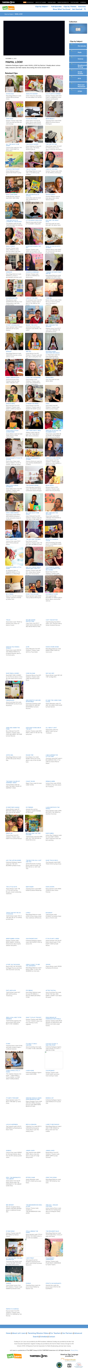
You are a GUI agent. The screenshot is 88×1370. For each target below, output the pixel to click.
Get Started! (77, 9)
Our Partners (67, 1333)
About (19, 1333)
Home (8, 1333)
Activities (82, 6)
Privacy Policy (74, 1350)
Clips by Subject (41, 6)
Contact (52, 1336)
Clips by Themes (70, 6)
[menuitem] (14, 1356)
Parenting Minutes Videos (38, 1333)
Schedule (44, 1336)
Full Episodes (56, 6)
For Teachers (55, 1333)
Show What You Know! (61, 9)
